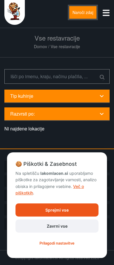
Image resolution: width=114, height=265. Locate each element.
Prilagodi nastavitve (57, 243)
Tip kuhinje (21, 96)
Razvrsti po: (22, 113)
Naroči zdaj (82, 12)
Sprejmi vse (57, 210)
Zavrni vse (57, 226)
